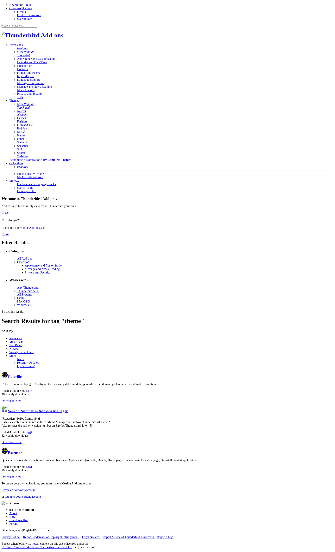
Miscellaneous (26, 90)
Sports (21, 152)
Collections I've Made (30, 173)
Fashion (22, 121)
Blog (12, 516)
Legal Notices (91, 537)
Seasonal (22, 145)
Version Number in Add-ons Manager (38, 411)
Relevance (15, 338)
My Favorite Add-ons (30, 177)
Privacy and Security (29, 93)
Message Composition (30, 83)
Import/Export (25, 76)
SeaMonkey (24, 18)
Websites (22, 156)
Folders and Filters (28, 72)
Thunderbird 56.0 (28, 291)
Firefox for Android (29, 15)
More (12, 355)
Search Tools (25, 187)
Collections (16, 163)
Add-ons (51, 35)
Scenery (22, 142)
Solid (20, 149)
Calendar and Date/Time (32, 62)
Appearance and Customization (36, 58)
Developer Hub (26, 191)
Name (20, 359)
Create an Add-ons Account (18, 490)
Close (5, 212)
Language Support (28, 79)
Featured (22, 48)
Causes (21, 118)
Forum (13, 523)
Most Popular (25, 51)
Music (21, 132)
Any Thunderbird (28, 287)
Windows (23, 305)
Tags (20, 97)
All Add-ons (24, 258)
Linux (20, 298)
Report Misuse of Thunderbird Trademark (129, 537)
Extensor (15, 453)
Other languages (12, 530)
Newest (21, 111)
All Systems (24, 294)
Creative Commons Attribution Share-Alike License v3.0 (37, 547)
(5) (30, 466)
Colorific (15, 377)
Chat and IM (25, 65)
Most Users (16, 341)
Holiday (22, 128)
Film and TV (25, 125)
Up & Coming (26, 366)
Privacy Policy (11, 537)
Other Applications (20, 8)
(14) (30, 390)
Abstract (22, 114)
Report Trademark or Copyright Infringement (51, 537)
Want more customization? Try (40, 159)
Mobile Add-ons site (32, 227)
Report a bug (165, 537)
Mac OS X (23, 301)
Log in (27, 4)
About (13, 513)
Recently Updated (28, 362)
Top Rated (23, 55)
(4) (30, 432)
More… (14, 180)
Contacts (22, 69)
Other (20, 139)
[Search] (39, 26)
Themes (14, 100)
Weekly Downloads (21, 352)
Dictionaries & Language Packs (36, 184)
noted (35, 543)
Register (14, 4)
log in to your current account (23, 496)
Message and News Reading (34, 86)
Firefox (21, 11)
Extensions (16, 44)
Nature (21, 135)
